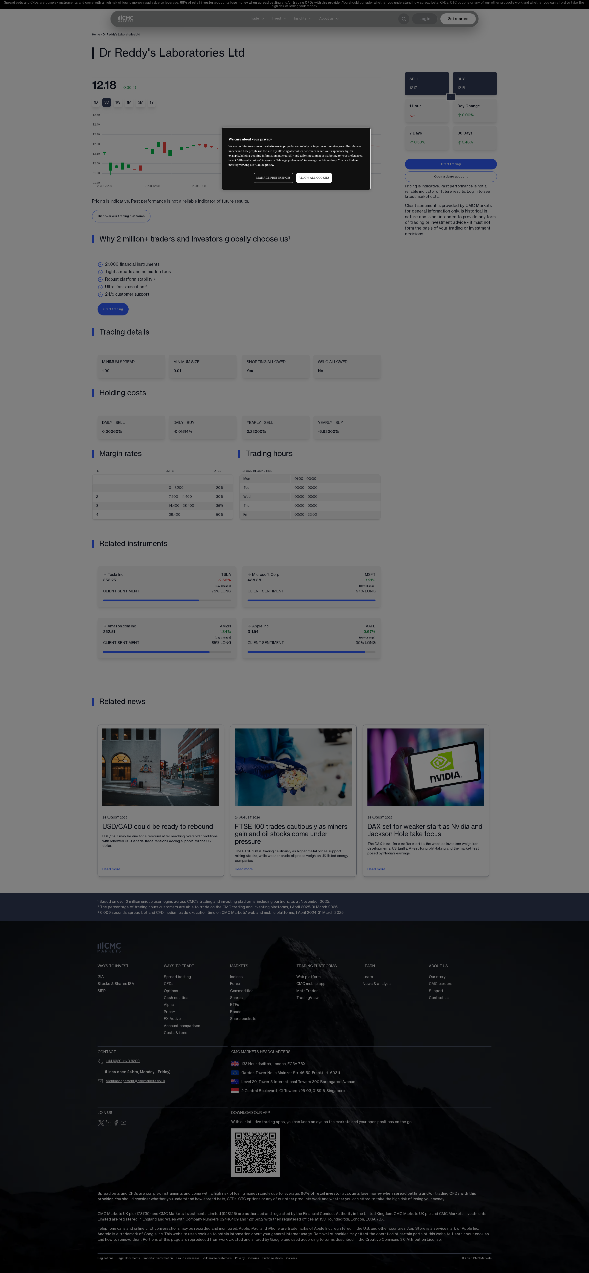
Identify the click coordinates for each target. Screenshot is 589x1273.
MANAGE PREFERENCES (273, 177)
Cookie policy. (264, 164)
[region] (296, 158)
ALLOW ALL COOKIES (314, 177)
